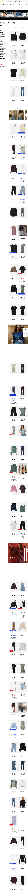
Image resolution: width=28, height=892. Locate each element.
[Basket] (26, 4)
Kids (10, 4)
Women (3, 4)
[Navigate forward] (23, 8)
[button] (16, 23)
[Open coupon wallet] (13, 4)
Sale (16, 27)
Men (7, 4)
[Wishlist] (23, 4)
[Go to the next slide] (26, 115)
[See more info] (13, 47)
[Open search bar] (25, 8)
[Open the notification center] (20, 4)
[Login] (17, 4)
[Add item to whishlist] (16, 33)
